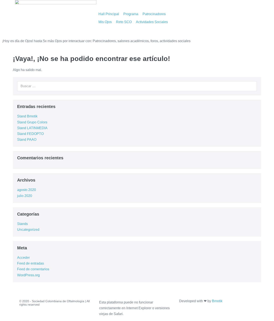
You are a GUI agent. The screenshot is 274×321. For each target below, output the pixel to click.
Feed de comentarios (33, 269)
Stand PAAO (26, 139)
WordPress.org (28, 275)
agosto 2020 (26, 190)
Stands (22, 224)
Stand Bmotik (27, 116)
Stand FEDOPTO (30, 134)
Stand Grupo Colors (32, 122)
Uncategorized (28, 229)
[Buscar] (251, 86)
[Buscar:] (137, 86)
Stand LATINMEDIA (32, 128)
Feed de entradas (30, 263)
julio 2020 (24, 196)
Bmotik (217, 301)
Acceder (23, 257)
